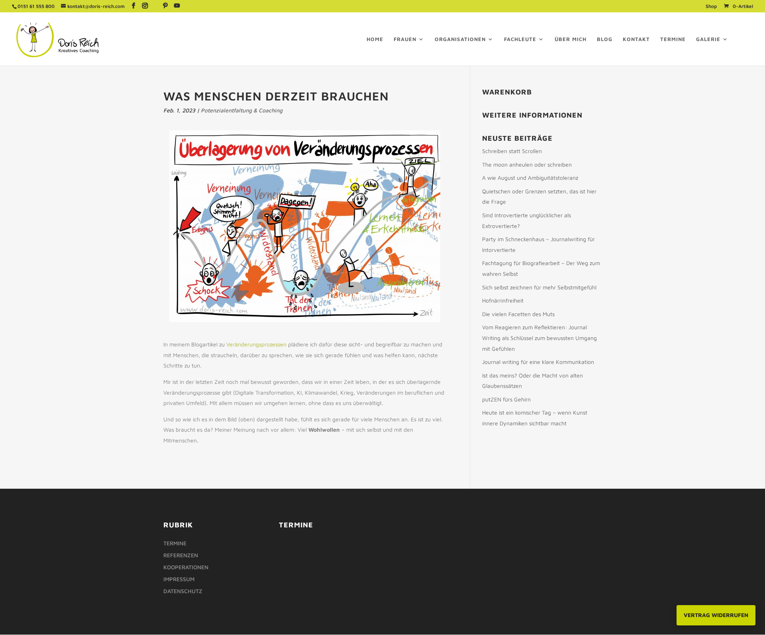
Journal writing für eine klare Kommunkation (538, 361)
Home (375, 39)
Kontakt (636, 39)
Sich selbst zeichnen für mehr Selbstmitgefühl (539, 287)
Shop (711, 6)
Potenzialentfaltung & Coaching (241, 110)
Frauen (405, 39)
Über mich (570, 39)
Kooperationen (185, 567)
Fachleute (520, 39)
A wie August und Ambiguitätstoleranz (530, 177)
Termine (673, 39)
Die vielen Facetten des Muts (518, 314)
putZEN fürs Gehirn (506, 399)
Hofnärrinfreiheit (503, 300)
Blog (604, 39)
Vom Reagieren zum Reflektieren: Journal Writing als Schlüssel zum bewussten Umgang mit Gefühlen (539, 338)
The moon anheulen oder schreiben (527, 164)
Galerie (708, 39)
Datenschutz (182, 591)
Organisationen (460, 39)
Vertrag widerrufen (716, 614)
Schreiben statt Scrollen (512, 150)
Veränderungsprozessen (256, 344)
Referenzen (180, 555)
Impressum (178, 579)
